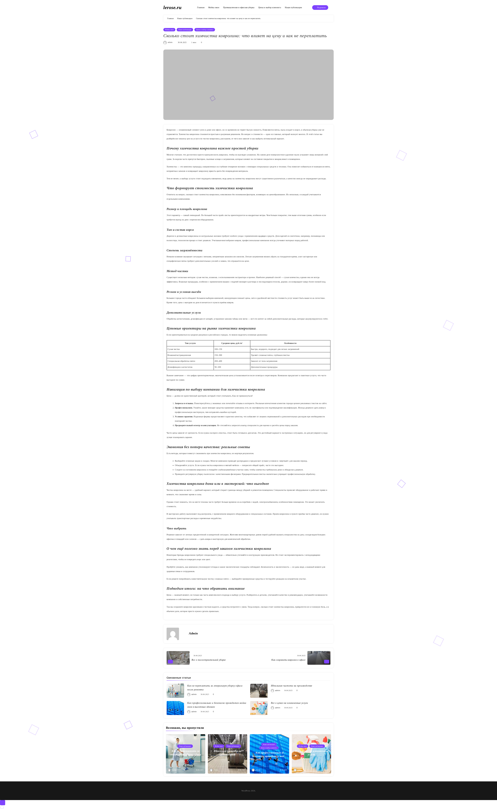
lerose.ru (172, 7)
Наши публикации (293, 7)
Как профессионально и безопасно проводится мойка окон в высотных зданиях (269, 756)
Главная (200, 7)
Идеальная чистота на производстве (291, 685)
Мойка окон (213, 7)
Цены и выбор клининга (269, 7)
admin (170, 42)
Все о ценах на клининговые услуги (289, 703)
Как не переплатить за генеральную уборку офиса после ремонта (185, 754)
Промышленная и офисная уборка (238, 7)
